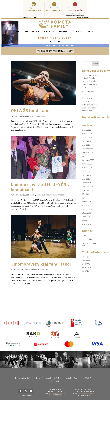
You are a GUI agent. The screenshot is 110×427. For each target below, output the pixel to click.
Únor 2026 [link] (86, 145)
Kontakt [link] (90, 32)
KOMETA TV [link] (35, 32)
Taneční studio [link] (48, 32)
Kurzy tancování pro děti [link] (39, 116)
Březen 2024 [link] (87, 213)
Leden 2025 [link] (86, 183)
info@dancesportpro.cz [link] (57, 393)
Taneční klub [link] (64, 32)
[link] (82, 17)
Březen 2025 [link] (87, 175)
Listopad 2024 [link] (87, 190)
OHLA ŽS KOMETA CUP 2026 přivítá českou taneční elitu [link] (90, 108)
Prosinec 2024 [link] (87, 187)
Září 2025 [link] (85, 156)
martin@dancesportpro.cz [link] (87, 393)
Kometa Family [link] (22, 32)
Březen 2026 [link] (87, 141)
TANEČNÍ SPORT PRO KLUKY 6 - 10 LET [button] (55, 51)
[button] (95, 63)
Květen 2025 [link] (87, 168)
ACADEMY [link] (78, 32)
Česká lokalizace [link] (88, 271)
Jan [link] (17, 116)
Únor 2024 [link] (86, 217)
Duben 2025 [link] (87, 171)
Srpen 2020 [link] (86, 221)
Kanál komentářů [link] (88, 267)
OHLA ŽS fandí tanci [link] (31, 110)
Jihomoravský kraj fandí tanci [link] (41, 264)
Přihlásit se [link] (86, 257)
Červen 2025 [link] (87, 164)
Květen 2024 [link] (87, 205)
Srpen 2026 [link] (86, 130)
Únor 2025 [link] (86, 179)
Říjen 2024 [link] (86, 194)
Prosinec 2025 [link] (87, 149)
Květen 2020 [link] (87, 224)
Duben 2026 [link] (87, 137)
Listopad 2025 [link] (87, 153)
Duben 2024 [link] (87, 209)
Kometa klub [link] (40, 195)
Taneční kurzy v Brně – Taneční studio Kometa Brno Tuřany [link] (90, 78)
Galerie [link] (32, 195)
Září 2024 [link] (85, 198)
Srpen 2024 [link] (86, 202)
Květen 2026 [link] (87, 134)
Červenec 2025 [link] (88, 160)
